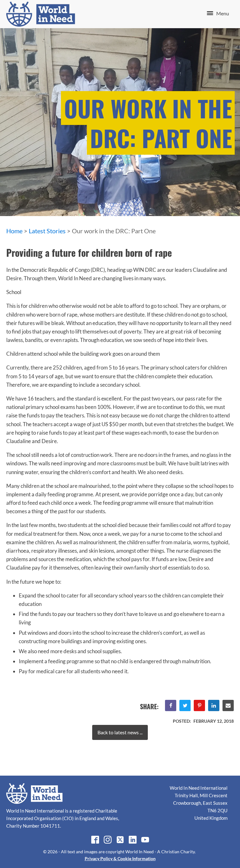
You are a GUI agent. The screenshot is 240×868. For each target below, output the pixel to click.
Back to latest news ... (120, 732)
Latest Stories (47, 231)
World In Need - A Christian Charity (160, 851)
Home (14, 231)
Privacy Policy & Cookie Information (120, 858)
